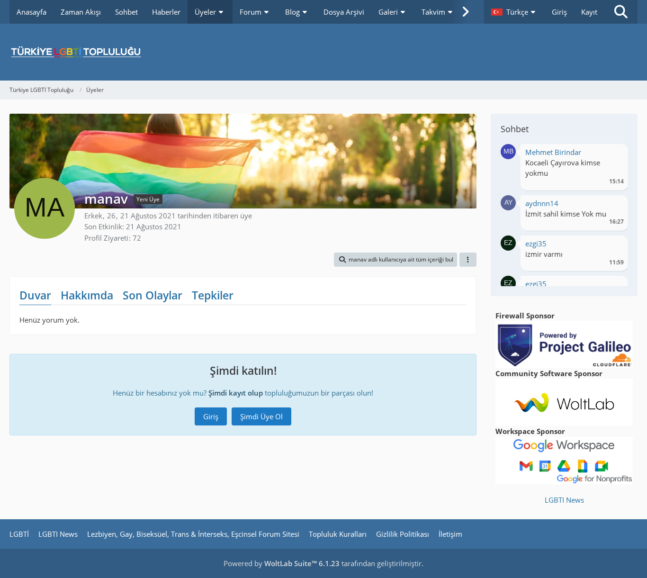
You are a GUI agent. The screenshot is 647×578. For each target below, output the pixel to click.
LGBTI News (564, 500)
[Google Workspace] (564, 459)
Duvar (35, 295)
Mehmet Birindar (553, 152)
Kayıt (589, 12)
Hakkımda (87, 295)
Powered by (282, 563)
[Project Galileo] (564, 343)
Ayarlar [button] (613, 155)
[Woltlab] (564, 401)
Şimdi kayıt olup (235, 392)
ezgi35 (536, 243)
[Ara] (621, 12)
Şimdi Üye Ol (261, 416)
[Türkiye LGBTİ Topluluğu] (323, 52)
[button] (514, 12)
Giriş (559, 12)
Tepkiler (213, 295)
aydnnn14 (541, 203)
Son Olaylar (152, 295)
